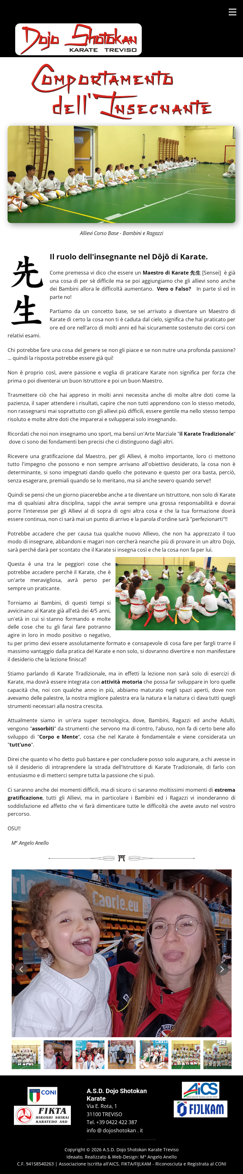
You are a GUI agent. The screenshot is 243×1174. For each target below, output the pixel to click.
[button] (21, 969)
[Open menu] (232, 12)
